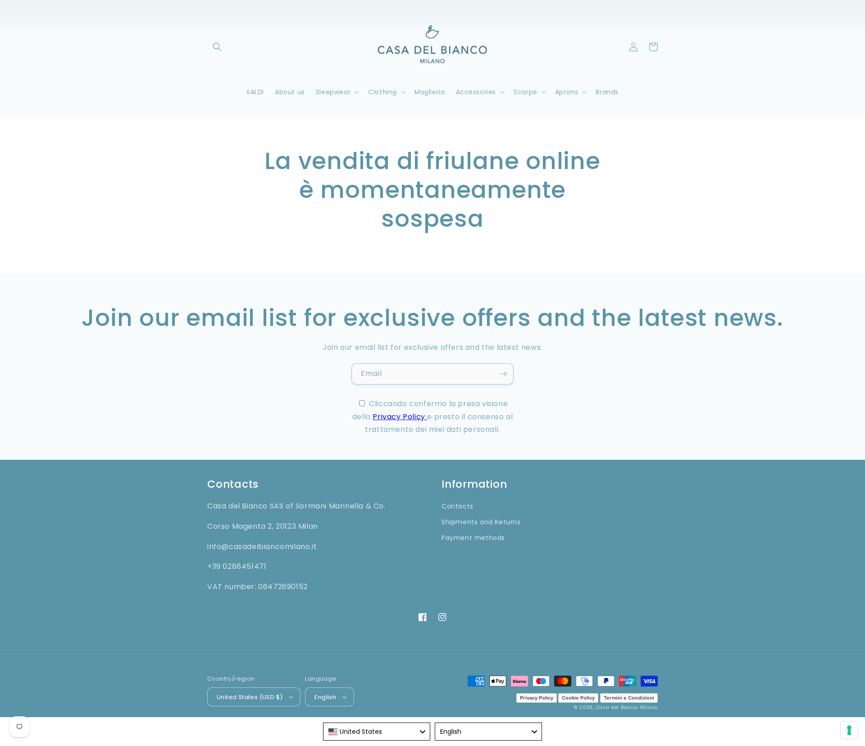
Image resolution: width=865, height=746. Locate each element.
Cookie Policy (578, 698)
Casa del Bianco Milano (627, 707)
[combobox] (376, 732)
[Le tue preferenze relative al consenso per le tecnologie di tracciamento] (849, 730)
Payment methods (473, 537)
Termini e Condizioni (629, 698)
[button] (217, 47)
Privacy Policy (400, 417)
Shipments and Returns (481, 521)
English (325, 697)
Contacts (457, 506)
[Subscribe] (503, 373)
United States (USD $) (249, 697)
